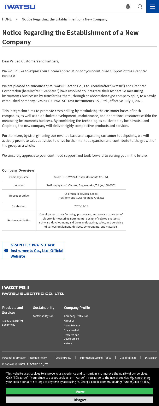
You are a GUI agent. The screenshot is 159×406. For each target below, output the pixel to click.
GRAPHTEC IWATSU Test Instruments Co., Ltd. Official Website (37, 250)
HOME (7, 19)
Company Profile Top (76, 316)
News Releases (72, 325)
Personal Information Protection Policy (24, 357)
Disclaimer (151, 357)
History (68, 343)
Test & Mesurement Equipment (12, 322)
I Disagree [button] (79, 400)
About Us (69, 320)
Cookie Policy (63, 357)
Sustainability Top (43, 316)
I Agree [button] (79, 391)
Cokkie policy (141, 382)
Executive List (71, 330)
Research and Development (71, 336)
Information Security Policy (95, 357)
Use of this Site (128, 357)
